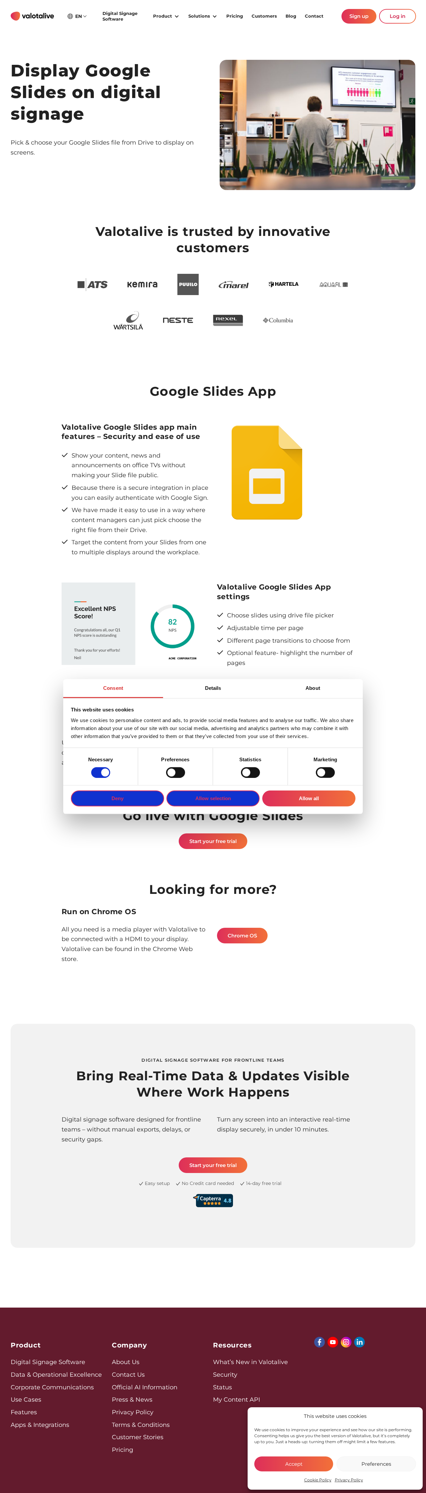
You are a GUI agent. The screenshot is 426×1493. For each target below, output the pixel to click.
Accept (294, 1464)
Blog (291, 16)
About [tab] (313, 688)
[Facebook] (319, 1342)
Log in (397, 16)
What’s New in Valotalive (250, 1362)
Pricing (234, 16)
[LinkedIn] (359, 1342)
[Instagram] (346, 1342)
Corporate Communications (52, 1387)
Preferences (376, 1464)
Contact (314, 16)
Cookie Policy (317, 1479)
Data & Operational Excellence (56, 1374)
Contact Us (128, 1374)
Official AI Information (144, 1387)
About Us (125, 1362)
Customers (264, 16)
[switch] (175, 772)
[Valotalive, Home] (32, 16)
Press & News (132, 1399)
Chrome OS (242, 935)
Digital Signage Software (120, 16)
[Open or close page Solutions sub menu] (214, 15)
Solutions (199, 16)
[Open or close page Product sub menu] (176, 15)
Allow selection (213, 798)
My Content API (236, 1399)
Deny (117, 798)
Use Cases (26, 1399)
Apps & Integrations (40, 1425)
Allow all (309, 798)
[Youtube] (332, 1342)
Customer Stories (137, 1437)
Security (225, 1374)
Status (222, 1387)
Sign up (358, 16)
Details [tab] (213, 688)
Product (162, 16)
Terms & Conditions (141, 1425)
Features (24, 1412)
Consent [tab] (113, 688)
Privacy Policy (349, 1479)
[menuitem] (123, 16)
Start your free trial (213, 841)
